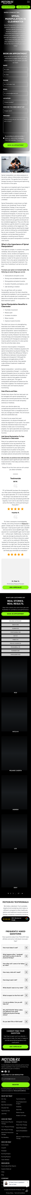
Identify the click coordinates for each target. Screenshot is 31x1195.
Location (10, 98)
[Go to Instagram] (9, 1071)
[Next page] (22, 893)
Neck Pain (19, 1109)
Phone (9, 80)
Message (9, 116)
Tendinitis (18, 1106)
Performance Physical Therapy (7, 1122)
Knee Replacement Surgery (21, 1102)
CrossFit (3, 1148)
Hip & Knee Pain (5, 1110)
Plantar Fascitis (20, 1112)
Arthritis (3, 1102)
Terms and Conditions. (20, 1090)
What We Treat (6, 1096)
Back (15, 624)
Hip (15, 636)
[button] (15, 947)
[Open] (28, 2)
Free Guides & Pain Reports (8, 1166)
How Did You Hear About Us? (13, 107)
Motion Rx (25, 523)
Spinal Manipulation (21, 1128)
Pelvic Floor (15, 643)
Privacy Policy (20, 140)
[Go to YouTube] (2, 1071)
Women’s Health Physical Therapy (23, 1137)
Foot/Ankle (15, 632)
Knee (15, 639)
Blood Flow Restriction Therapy (7, 1133)
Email (8, 89)
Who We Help (6, 1142)
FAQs (2, 1172)
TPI (17, 1133)
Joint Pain (4, 1113)
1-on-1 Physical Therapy (7, 1126)
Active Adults (5, 1145)
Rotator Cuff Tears (21, 1115)
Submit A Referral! (6, 1169)
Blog (2, 1175)
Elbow (15, 628)
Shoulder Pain (5, 1108)
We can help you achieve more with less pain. (15, 457)
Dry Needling (4, 1137)
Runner (15, 651)
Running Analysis (6, 1153)
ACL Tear (3, 1099)
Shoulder (15, 654)
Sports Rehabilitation (21, 1130)
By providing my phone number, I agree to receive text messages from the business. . (15, 138)
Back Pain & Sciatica (6, 1105)
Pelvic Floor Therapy (21, 1125)
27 (18, 893)
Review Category (15, 621)
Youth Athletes (5, 1159)
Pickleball (15, 647)
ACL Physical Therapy (7, 1129)
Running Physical (6, 1156)
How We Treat (6, 1119)
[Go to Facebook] (6, 1071)
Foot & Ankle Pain (20, 1099)
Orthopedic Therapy (21, 1122)
